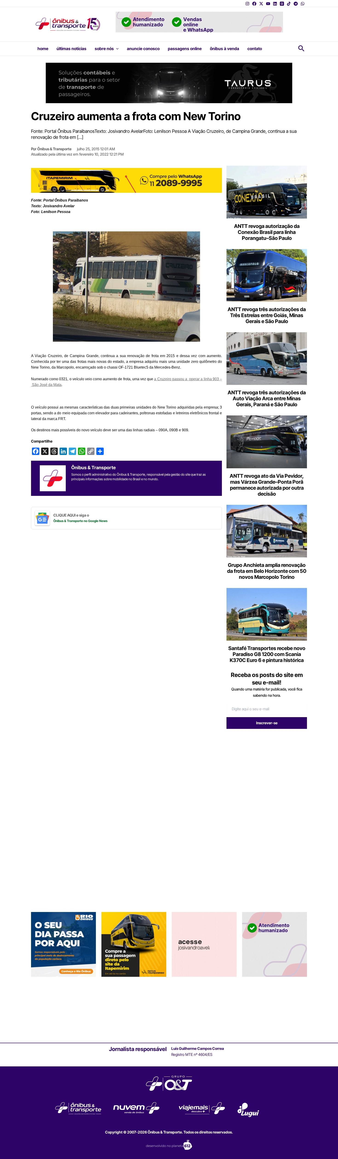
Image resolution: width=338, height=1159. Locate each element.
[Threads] (282, 4)
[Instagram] (247, 4)
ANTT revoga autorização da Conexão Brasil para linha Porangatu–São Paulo (267, 232)
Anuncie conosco (143, 48)
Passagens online (185, 48)
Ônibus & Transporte (54, 149)
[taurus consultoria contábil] (169, 82)
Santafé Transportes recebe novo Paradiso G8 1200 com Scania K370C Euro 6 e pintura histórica (266, 654)
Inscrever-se (267, 723)
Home (42, 48)
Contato (254, 48)
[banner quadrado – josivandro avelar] (204, 1008)
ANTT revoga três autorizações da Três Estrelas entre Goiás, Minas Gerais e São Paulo (267, 315)
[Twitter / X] (261, 4)
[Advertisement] (265, 768)
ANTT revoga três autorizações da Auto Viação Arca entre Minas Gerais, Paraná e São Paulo (267, 398)
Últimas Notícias (71, 48)
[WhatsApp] (303, 4)
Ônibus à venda (224, 48)
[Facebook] (254, 4)
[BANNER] (126, 180)
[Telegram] (296, 4)
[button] (116, 49)
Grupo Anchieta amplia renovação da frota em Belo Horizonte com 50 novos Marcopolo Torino (266, 571)
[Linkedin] (275, 4)
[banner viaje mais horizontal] (199, 21)
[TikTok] (289, 4)
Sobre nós (104, 48)
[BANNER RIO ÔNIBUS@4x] (63, 1008)
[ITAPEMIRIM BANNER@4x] (133, 1008)
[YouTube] (268, 4)
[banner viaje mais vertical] (274, 1008)
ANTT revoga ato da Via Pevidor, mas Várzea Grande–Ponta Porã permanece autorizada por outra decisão (267, 485)
